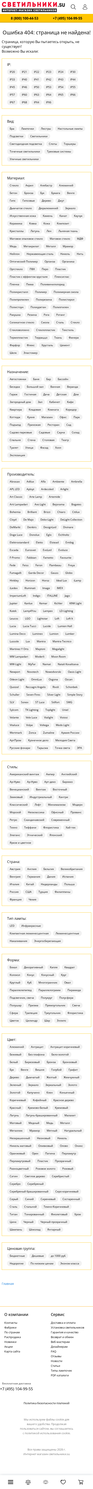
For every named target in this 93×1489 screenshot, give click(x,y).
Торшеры (70, 144)
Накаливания (18, 941)
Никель (65, 254)
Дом (76, 394)
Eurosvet (30, 550)
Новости (56, 1361)
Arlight (64, 489)
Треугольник (52, 1013)
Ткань (58, 337)
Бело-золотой (60, 1054)
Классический (19, 804)
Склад (75, 432)
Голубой (56, 1070)
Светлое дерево (35, 1176)
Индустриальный (41, 797)
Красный (15, 1108)
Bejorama (58, 504)
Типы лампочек (61, 1370)
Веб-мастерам (60, 1342)
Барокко (68, 782)
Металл (51, 246)
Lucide (47, 626)
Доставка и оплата (63, 1323)
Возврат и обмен (62, 1337)
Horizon (30, 580)
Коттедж (15, 417)
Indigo (36, 596)
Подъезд (15, 425)
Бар (48, 379)
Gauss (54, 573)
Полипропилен (19, 299)
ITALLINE (52, 596)
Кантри (63, 797)
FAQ (53, 1351)
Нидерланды (49, 884)
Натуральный (73, 1130)
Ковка (33, 223)
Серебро (15, 1184)
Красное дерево (63, 1100)
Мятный (52, 1130)
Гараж (14, 394)
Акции (8, 1347)
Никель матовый (20, 1146)
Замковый (16, 797)
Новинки (10, 1342)
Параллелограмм (49, 990)
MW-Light (15, 664)
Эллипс (61, 1020)
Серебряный (35, 1184)
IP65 (60, 95)
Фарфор (15, 345)
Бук (42, 193)
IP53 (48, 87)
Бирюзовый (32, 1062)
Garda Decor (36, 573)
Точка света (62, 748)
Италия (14, 884)
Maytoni (40, 649)
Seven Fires (33, 694)
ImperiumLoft (18, 596)
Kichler (58, 603)
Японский (56, 835)
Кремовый (61, 1108)
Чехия (32, 899)
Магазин (47, 417)
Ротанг (60, 315)
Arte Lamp (35, 497)
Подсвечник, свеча (22, 998)
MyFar (32, 664)
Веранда (72, 387)
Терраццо (41, 337)
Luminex (37, 634)
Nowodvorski (53, 672)
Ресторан (53, 425)
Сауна (61, 432)
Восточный (60, 789)
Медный (34, 1123)
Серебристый (60, 1176)
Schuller (14, 694)
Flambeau (55, 565)
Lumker (69, 634)
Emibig (70, 542)
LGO (27, 618)
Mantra (41, 641)
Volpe (29, 725)
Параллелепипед (21, 990)
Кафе (70, 402)
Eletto (39, 542)
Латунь (35, 231)
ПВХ (32, 269)
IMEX (60, 588)
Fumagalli (15, 573)
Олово (64, 1146)
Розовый (67, 1168)
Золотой (15, 1092)
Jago (67, 596)
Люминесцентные (67, 933)
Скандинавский (34, 820)
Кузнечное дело (38, 740)
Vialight (48, 717)
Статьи (55, 1366)
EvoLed (47, 550)
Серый (14, 1199)
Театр (65, 440)
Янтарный (54, 1229)
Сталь (60, 322)
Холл (58, 447)
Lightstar (42, 618)
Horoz (45, 580)
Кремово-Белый (38, 1108)
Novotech (32, 672)
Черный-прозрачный (53, 1222)
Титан (14, 1214)
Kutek (13, 611)
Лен (48, 231)
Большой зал (35, 387)
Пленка (14, 284)
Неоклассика (36, 812)
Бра (12, 128)
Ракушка (15, 315)
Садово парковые (21, 432)
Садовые (44, 432)
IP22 (36, 72)
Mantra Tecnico (62, 641)
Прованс (76, 812)
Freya (71, 565)
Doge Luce (16, 535)
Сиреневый (48, 1199)
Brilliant (32, 512)
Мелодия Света (65, 740)
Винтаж (41, 789)
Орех (35, 1153)
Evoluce (63, 550)
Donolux (34, 535)
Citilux (76, 512)
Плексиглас (62, 277)
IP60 (24, 95)
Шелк (13, 353)
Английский (69, 774)
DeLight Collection (71, 519)
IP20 (12, 72)
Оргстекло (16, 269)
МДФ (80, 238)
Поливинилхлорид (52, 284)
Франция (16, 899)
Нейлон (15, 254)
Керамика (16, 223)
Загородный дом (20, 402)
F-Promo (15, 557)
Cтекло (14, 185)
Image (46, 588)
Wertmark (16, 732)
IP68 (24, 102)
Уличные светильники (24, 159)
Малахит (70, 1115)
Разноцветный (19, 1168)
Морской (15, 812)
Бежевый (15, 1054)
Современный (60, 820)
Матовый (16, 1123)
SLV (12, 702)
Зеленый (15, 1085)
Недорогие (17, 1263)
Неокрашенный (20, 1138)
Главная (8, 1284)
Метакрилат (31, 246)
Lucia (13, 626)
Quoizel (14, 687)
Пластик (60, 269)
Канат (63, 216)
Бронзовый (70, 1062)
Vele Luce (31, 717)
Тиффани (30, 827)
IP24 (60, 72)
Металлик (16, 1130)
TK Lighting (31, 710)
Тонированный (34, 1214)
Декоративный (33, 967)
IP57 (12, 95)
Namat (47, 664)
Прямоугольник (55, 1005)
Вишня (39, 1070)
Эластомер (30, 353)
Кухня (31, 417)
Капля (54, 967)
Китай (30, 884)
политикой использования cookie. (48, 1433)
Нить (80, 254)
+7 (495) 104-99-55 (67, 18)
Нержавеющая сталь (40, 254)
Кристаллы (17, 231)
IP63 (36, 95)
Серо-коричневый (67, 1191)
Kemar (43, 603)
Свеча (76, 1005)
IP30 (72, 72)
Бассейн (63, 379)
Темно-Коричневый (56, 1207)
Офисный (57, 812)
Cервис (58, 1314)
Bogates (76, 504)
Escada (14, 550)
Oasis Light (74, 672)
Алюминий (66, 185)
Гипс (13, 200)
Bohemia (15, 512)
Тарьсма (42, 748)
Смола (45, 322)
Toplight (50, 710)
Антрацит (37, 1047)
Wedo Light (62, 725)
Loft (57, 618)
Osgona (53, 679)
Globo (68, 573)
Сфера (14, 1013)
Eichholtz (63, 535)
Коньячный (67, 1092)
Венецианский (19, 789)
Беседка (15, 387)
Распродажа (12, 1337)
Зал (40, 402)
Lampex (48, 611)
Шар (47, 1020)
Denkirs (32, 527)
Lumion (54, 634)
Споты (53, 144)
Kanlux (28, 603)
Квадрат (69, 967)
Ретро (13, 820)
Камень (48, 216)
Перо (45, 269)
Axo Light (40, 504)
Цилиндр (31, 1020)
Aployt (30, 489)
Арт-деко (50, 782)
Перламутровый (20, 1161)
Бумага (55, 193)
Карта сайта (12, 1351)
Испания (68, 876)
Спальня (15, 440)
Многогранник (47, 982)
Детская (61, 394)
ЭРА (79, 748)
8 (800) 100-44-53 (24, 18)
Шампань (16, 1229)
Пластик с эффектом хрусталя (29, 277)
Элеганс (15, 835)
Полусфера (66, 998)
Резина (32, 315)
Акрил (29, 185)
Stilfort (55, 702)
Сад (68, 425)
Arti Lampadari (19, 504)
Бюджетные (17, 1256)
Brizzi (47, 512)
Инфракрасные (31, 926)
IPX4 (36, 102)
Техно (13, 827)
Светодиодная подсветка (26, 144)
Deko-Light (46, 519)
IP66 (72, 95)
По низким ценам (41, 1263)
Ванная (55, 387)
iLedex (14, 588)
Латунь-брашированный (42, 1115)
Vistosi (64, 717)
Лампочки (27, 128)
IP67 (12, 102)
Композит (63, 223)
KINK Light (75, 603)
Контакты (10, 1323)
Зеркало (70, 208)
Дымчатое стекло (21, 208)
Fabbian (31, 557)
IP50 (36, 87)
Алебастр (46, 185)
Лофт (38, 804)
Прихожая (34, 425)
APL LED (15, 489)
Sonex (24, 702)
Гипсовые (28, 200)
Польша (69, 884)
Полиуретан (38, 307)
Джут (61, 200)
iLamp (77, 580)
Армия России (70, 732)
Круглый (15, 982)
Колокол (15, 975)
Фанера (74, 337)
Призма (33, 1005)
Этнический (35, 835)
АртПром (15, 740)
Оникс (79, 1146)
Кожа (46, 223)
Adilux (30, 481)
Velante (14, 717)
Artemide (54, 497)
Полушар (15, 1005)
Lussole (14, 641)
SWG (69, 702)
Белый (14, 1062)
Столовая (48, 440)
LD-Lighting (66, 611)
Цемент (65, 345)
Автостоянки (18, 379)
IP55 (72, 87)
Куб (29, 982)
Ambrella (76, 481)
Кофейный (39, 1100)
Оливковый (45, 1146)
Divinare (68, 527)
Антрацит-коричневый (65, 1047)
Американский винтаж (24, 774)
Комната (53, 409)
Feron (38, 565)
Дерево (46, 200)
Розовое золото (45, 1168)
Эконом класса (69, 1263)
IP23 (48, 72)
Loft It (69, 618)
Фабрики (10, 1327)
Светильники (39, 136)
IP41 (36, 79)
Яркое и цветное (20, 843)
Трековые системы (59, 151)
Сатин (14, 1176)
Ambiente (58, 481)
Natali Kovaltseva (68, 664)
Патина (50, 1153)
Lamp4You (29, 611)
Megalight (58, 649)
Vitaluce (14, 725)
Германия (33, 876)
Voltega (44, 725)
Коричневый (18, 1100)
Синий (29, 1199)
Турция (43, 892)
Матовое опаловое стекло (26, 238)
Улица (29, 447)
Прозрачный (63, 1161)
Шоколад (34, 1229)
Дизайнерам (59, 1347)
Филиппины (62, 892)
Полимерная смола (66, 292)
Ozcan (68, 679)
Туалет (14, 447)
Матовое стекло (60, 238)
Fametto (48, 557)
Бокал (13, 967)
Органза (50, 261)
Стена (31, 440)
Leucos (14, 618)
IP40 (24, 79)
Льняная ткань (68, 231)
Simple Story (74, 694)
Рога (46, 315)
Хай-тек (70, 827)
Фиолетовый (59, 1214)
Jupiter (14, 603)
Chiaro (61, 512)
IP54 (60, 87)
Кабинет (54, 402)
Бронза (28, 193)
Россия (14, 892)
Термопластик (19, 337)
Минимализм (57, 804)
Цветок (14, 1020)
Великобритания (72, 869)
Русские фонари (20, 748)
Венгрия (15, 876)
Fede (13, 565)
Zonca (32, 732)
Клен (49, 1092)
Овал (67, 982)
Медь (13, 246)
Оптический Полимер (24, 261)
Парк (77, 417)
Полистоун (17, 307)
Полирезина (44, 299)
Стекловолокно (19, 330)
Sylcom (14, 710)
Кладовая (35, 409)
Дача (46, 394)
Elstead (54, 542)
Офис (63, 417)
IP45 (12, 87)
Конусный (47, 975)
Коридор (71, 409)
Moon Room (58, 656)
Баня (36, 379)
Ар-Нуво (15, 782)
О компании (16, 1314)
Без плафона (36, 1054)
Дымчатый (33, 1077)
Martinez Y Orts (19, 649)
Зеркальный (53, 1085)
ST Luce (40, 702)
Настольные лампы (70, 128)
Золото (72, 1085)
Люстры (46, 128)
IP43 (60, 79)
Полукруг (46, 998)
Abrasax (15, 481)
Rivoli (56, 687)
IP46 (24, 87)
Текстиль (68, 330)
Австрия (15, 869)
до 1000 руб (58, 1256)
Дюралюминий (48, 208)
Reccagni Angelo (36, 687)
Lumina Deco (18, 634)
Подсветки (16, 136)
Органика (68, 261)
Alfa (43, 481)
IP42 (48, 79)
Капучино (33, 1092)
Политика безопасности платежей (46, 1403)
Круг (63, 975)
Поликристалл (19, 292)
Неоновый (43, 1138)
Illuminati (29, 588)
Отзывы (56, 1356)
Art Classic (16, 497)
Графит (73, 1070)
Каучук (78, 216)
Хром (77, 1214)
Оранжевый (17, 1153)
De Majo (28, 519)
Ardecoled (47, 489)
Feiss (25, 565)
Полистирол (66, 299)
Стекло (75, 322)
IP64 (48, 95)
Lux (28, 641)
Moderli (39, 656)
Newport (15, 672)
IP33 (12, 79)
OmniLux (36, 679)
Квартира (16, 409)
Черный (28, 1222)
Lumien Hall (65, 626)
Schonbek (71, 687)
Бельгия (48, 869)
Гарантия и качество (65, 1332)
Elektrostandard (19, 542)
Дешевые (38, 1256)
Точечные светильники (25, 151)
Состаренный (71, 1199)
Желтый (51, 1077)
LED (12, 926)
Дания (51, 876)
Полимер (41, 292)
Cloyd (13, 519)
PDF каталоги (60, 1375)
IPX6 (48, 102)
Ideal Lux (61, 580)
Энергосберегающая (47, 941)
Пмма (30, 284)
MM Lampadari (19, 656)
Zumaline (48, 732)
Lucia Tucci (29, 626)
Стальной (30, 1207)
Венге (71, 193)
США (29, 892)
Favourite (65, 557)
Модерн (77, 804)
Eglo (48, 535)
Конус (30, 975)
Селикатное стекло (22, 322)
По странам (12, 1332)
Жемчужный (71, 1077)
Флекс (31, 345)
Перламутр (69, 1153)
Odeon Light (17, 679)
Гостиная (30, 394)
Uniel (65, 710)
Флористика (51, 827)
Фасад (44, 447)
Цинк (13, 1222)
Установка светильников (67, 1327)
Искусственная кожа (23, 216)
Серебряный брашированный (29, 1191)
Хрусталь (47, 345)
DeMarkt (15, 527)
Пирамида (74, 990)
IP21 (24, 72)
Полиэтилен (61, 307)
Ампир (50, 774)
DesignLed (49, 527)
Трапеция (31, 1013)
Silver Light (53, 694)
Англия (32, 869)
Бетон (13, 193)
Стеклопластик (45, 330)
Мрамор (68, 246)
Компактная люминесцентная (29, 933)
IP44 (72, 79)
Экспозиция (17, 455)
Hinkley (14, 580)
